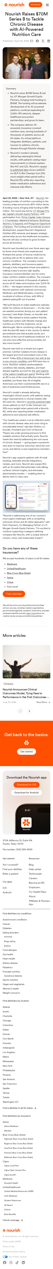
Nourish (40, 198)
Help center (35, 869)
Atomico (7, 223)
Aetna (10, 577)
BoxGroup (45, 220)
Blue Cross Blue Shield (19, 573)
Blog (31, 864)
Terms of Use (8, 1246)
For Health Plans (37, 891)
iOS (5, 887)
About (32, 896)
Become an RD (36, 882)
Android (7, 892)
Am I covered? (10, 864)
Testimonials (35, 873)
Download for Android (26, 792)
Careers (33, 878)
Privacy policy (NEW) (12, 1241)
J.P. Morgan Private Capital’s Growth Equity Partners (26, 213)
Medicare (12, 564)
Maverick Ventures (29, 220)
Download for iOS (26, 784)
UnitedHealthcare (16, 568)
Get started (35, 5)
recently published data (38, 402)
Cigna (10, 582)
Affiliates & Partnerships (39, 902)
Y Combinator (11, 220)
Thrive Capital (28, 217)
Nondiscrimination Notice (14, 1251)
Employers (34, 887)
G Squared (17, 223)
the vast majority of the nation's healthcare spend (26, 372)
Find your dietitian (12, 869)
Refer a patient (10, 873)
